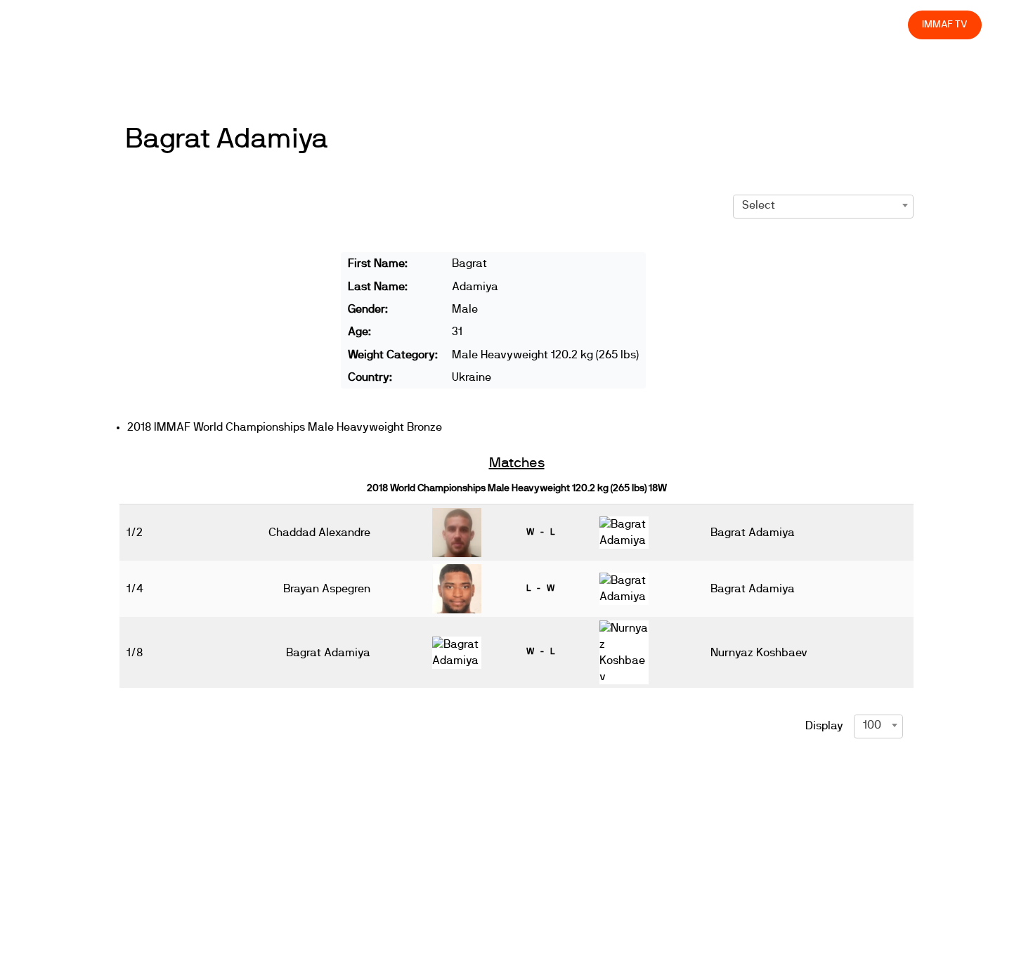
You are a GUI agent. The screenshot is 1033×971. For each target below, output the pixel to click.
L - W (540, 588)
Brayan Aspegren (326, 588)
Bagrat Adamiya (226, 139)
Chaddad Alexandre (319, 532)
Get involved (649, 24)
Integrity (831, 24)
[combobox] (823, 205)
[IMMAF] (85, 24)
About (585, 24)
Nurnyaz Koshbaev (758, 652)
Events (534, 24)
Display (824, 725)
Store (884, 24)
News (484, 24)
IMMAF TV (944, 24)
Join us (715, 24)
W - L (540, 532)
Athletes (772, 24)
